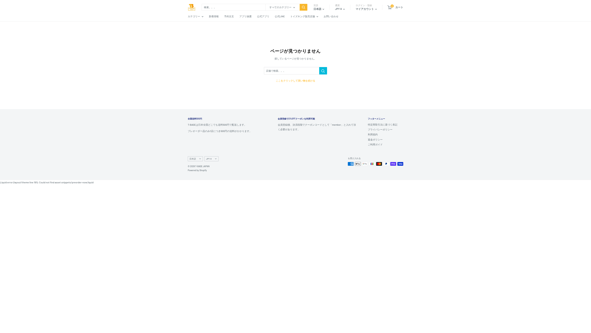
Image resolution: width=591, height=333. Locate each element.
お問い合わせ (331, 16)
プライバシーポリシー (380, 129)
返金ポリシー (375, 139)
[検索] (303, 7)
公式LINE (280, 16)
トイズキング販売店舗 (302, 16)
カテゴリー (194, 16)
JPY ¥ (209, 158)
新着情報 (214, 16)
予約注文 (229, 16)
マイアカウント (365, 8)
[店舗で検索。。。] (323, 70)
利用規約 (373, 134)
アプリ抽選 (245, 16)
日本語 (192, 158)
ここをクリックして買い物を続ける (295, 80)
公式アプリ (263, 16)
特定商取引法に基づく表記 (382, 124)
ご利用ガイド (375, 144)
